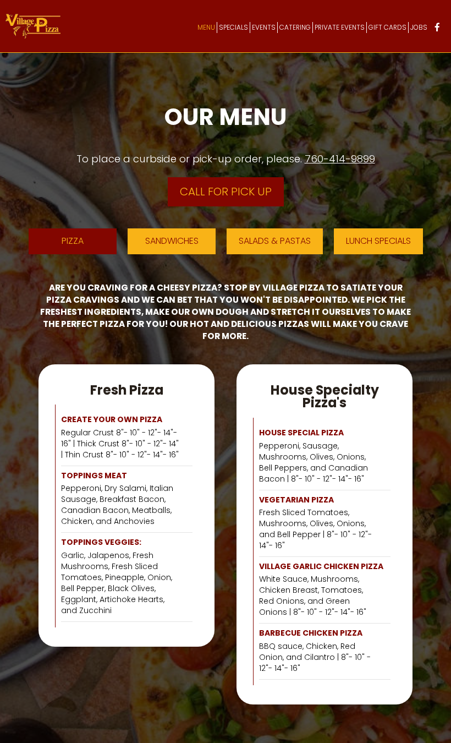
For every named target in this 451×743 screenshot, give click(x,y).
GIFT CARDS (387, 27)
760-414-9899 (340, 159)
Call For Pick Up (226, 191)
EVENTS (264, 27)
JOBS (418, 27)
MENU (206, 27)
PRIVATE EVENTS (340, 27)
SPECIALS (233, 27)
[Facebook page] (437, 27)
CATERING (295, 27)
